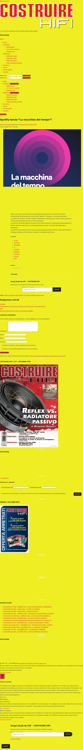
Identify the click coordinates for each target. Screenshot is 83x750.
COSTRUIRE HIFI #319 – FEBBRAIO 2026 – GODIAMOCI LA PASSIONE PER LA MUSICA (28, 613)
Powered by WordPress (26, 663)
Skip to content (4, 1)
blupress (20, 295)
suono (42, 295)
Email (2, 338)
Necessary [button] (3, 697)
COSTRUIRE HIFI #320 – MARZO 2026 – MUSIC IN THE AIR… (20, 611)
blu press (15, 295)
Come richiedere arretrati (14, 63)
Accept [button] (8, 672)
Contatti (5, 72)
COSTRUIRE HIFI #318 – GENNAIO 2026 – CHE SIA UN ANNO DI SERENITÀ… (25, 618)
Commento (4, 331)
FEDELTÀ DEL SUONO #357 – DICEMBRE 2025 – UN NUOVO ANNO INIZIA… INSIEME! (27, 625)
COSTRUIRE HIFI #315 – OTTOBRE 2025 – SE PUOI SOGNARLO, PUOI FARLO (25, 631)
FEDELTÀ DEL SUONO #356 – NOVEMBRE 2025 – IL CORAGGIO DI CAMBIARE (25, 627)
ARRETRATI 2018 (11, 60)
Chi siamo (6, 65)
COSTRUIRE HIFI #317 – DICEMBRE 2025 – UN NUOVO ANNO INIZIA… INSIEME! (26, 622)
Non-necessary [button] (4, 708)
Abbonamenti (10, 47)
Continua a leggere (16, 739)
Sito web (2, 342)
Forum (5, 67)
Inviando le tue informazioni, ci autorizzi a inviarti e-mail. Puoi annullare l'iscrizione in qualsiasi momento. (33, 493)
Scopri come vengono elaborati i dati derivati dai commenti (47, 356)
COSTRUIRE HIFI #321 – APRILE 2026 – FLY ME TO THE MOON (21, 609)
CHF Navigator (7, 69)
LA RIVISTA (6, 45)
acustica (6, 295)
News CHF (3, 114)
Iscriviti (57, 289)
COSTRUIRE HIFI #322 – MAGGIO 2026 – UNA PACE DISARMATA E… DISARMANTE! (27, 607)
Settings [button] (3, 672)
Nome (2, 334)
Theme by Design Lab (39, 663)
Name (7, 487)
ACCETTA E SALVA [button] (5, 719)
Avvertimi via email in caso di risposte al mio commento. (19, 345)
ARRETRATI (6, 54)
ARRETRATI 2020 (11, 56)
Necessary (5, 699)
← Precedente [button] (4, 478)
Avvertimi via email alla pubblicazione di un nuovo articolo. (20, 349)
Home (5, 42)
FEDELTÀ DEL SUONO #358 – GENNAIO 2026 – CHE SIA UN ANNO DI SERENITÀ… (27, 616)
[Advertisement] (37, 200)
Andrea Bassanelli (7, 124)
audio (10, 295)
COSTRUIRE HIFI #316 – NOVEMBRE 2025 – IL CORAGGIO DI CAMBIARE (24, 629)
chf (25, 295)
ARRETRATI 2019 (11, 58)
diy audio (37, 295)
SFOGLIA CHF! (10, 51)
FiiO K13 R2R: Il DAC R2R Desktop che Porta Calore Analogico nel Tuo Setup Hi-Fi (27, 620)
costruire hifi (30, 295)
